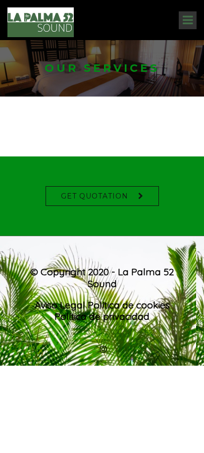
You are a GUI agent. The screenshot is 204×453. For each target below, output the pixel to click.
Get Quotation (94, 196)
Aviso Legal (60, 305)
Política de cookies (129, 305)
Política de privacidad (102, 316)
